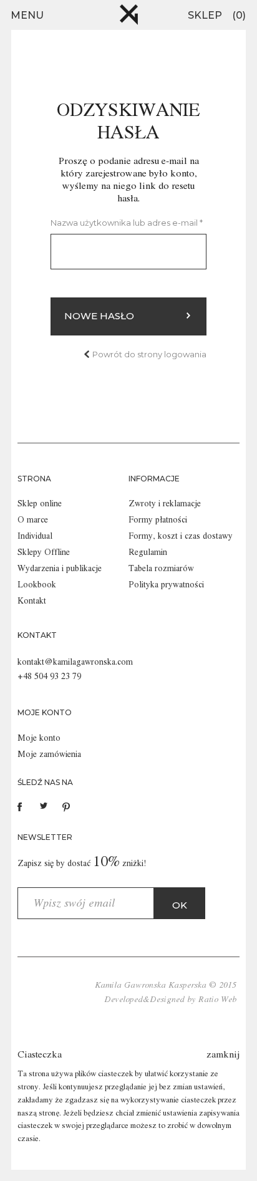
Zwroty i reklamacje (164, 503)
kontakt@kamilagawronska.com (75, 662)
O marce (32, 520)
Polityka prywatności (166, 585)
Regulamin (147, 552)
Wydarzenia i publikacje (59, 568)
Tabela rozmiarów (161, 568)
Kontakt (31, 601)
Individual (34, 536)
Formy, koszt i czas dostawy (180, 536)
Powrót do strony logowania (149, 354)
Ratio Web (217, 999)
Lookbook (36, 585)
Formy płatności (157, 520)
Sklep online (39, 503)
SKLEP (205, 15)
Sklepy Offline (43, 552)
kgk (129, 14)
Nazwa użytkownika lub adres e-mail (127, 223)
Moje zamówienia (49, 754)
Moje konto (39, 738)
